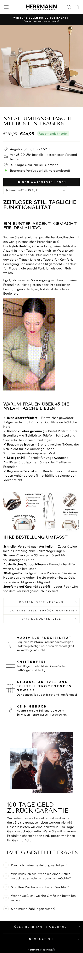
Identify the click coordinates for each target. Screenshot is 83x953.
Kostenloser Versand (41, 602)
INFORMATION (40, 939)
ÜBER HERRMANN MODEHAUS (40, 926)
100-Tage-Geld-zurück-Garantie (41, 610)
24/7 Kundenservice (42, 618)
